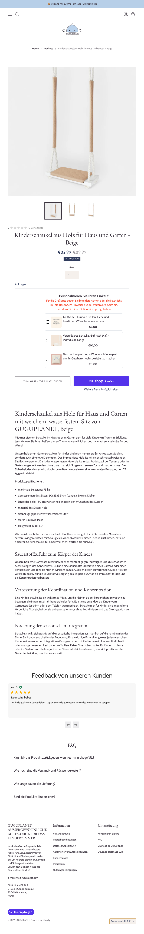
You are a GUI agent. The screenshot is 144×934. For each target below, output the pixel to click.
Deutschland (121, 921)
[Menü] (10, 14)
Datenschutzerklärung (64, 845)
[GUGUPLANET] (72, 29)
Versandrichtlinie (61, 833)
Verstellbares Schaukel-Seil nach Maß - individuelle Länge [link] (86, 338)
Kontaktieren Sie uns (108, 833)
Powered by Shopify (40, 920)
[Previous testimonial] (68, 725)
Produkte (48, 48)
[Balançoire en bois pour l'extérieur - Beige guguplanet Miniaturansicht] (72, 211)
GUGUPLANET (23, 920)
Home (35, 48)
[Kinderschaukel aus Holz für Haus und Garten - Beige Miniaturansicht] (53, 211)
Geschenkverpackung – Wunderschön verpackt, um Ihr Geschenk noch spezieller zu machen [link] (91, 356)
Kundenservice (60, 857)
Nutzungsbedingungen (65, 869)
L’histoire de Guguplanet (110, 845)
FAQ (100, 839)
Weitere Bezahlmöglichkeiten (101, 389)
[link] (56, 322)
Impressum (59, 863)
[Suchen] (17, 14)
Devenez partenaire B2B (110, 851)
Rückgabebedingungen (65, 839)
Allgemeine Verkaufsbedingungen (70, 851)
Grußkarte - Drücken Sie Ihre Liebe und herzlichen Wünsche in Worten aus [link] (86, 319)
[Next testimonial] (76, 725)
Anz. (72, 267)
